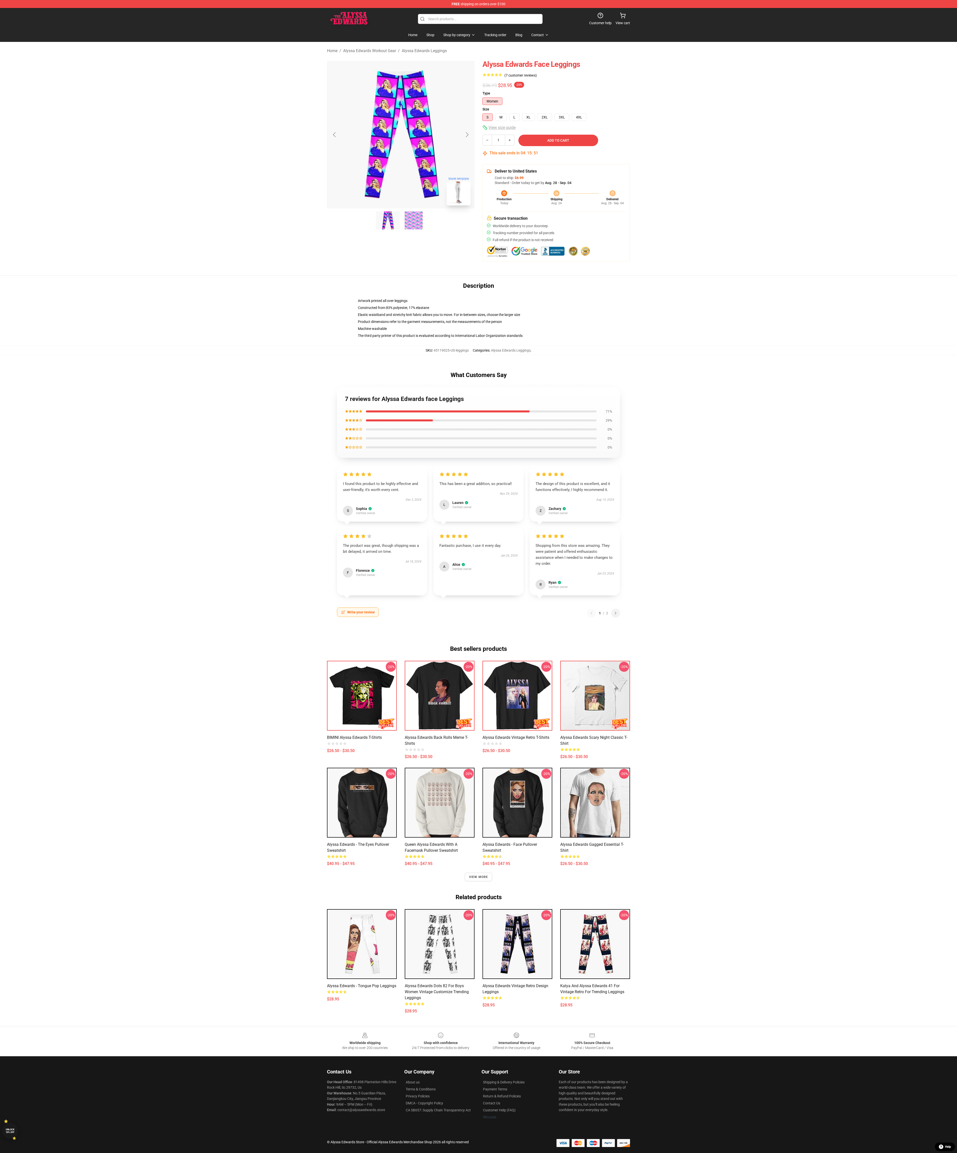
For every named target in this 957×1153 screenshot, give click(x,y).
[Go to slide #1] (388, 220)
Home (332, 50)
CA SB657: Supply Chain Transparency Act (438, 1110)
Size (485, 109)
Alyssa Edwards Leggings (424, 50)
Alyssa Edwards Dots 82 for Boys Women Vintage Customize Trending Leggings (437, 991)
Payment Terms (495, 1089)
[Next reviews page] (615, 613)
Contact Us (491, 1103)
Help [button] (948, 1147)
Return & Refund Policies (502, 1096)
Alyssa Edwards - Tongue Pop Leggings (361, 985)
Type (486, 93)
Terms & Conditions (421, 1089)
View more (478, 877)
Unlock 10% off (10, 1131)
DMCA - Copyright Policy (424, 1103)
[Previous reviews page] (591, 613)
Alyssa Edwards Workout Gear (369, 50)
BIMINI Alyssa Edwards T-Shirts (354, 737)
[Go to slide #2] (414, 220)
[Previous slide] (334, 134)
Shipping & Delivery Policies (504, 1082)
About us (413, 1082)
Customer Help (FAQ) (499, 1110)
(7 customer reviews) (520, 75)
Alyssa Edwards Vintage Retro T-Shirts (515, 737)
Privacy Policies (418, 1096)
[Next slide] (467, 134)
